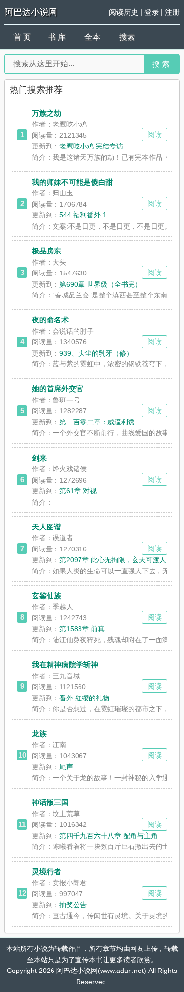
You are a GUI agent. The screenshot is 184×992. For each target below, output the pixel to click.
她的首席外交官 (57, 388)
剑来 (39, 458)
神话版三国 (50, 802)
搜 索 (161, 64)
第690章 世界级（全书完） (100, 284)
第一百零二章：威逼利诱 (97, 422)
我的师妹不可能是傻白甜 (72, 182)
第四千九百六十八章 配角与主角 (108, 836)
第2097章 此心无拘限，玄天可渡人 (112, 560)
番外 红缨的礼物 (84, 698)
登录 (151, 12)
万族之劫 (46, 113)
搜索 (127, 37)
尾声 (66, 767)
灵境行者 (46, 871)
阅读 (154, 134)
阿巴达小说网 (30, 12)
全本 (92, 37)
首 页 (22, 37)
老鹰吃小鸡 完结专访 (91, 146)
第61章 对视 (78, 491)
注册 (172, 12)
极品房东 (46, 251)
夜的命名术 (50, 320)
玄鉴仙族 (46, 595)
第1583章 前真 (82, 629)
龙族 (39, 733)
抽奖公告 (73, 904)
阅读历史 (123, 12)
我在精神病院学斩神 (65, 664)
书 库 (57, 37)
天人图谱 (46, 527)
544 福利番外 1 (82, 215)
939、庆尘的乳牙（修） (96, 353)
